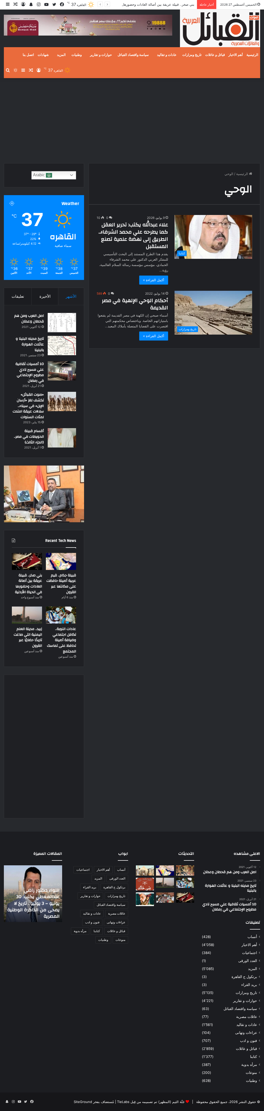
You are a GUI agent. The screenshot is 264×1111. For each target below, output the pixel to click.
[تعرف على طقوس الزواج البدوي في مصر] (165, 897)
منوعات (251, 1073)
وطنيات (76, 55)
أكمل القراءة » (153, 280)
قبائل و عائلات (215, 55)
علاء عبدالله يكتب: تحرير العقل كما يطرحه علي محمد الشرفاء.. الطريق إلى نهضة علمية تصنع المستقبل (133, 235)
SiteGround (83, 1102)
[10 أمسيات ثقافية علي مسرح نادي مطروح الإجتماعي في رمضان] (62, 370)
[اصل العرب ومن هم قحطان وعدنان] (62, 322)
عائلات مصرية (246, 1017)
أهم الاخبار (235, 55)
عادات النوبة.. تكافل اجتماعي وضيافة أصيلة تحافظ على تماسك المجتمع (61, 640)
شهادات (43, 55)
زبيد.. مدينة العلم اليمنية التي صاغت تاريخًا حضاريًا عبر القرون (28, 637)
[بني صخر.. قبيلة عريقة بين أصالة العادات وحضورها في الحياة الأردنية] (27, 561)
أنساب (252, 937)
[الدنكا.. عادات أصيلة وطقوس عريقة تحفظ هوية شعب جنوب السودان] (145, 870)
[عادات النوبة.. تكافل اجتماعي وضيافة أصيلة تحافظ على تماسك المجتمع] (61, 615)
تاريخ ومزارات (192, 55)
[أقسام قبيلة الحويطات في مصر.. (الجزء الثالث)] (62, 437)
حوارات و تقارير (101, 55)
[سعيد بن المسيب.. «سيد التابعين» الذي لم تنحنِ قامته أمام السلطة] (145, 899)
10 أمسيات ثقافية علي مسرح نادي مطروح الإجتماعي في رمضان (29, 372)
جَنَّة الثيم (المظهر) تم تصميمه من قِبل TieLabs (151, 1102)
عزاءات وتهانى (246, 1033)
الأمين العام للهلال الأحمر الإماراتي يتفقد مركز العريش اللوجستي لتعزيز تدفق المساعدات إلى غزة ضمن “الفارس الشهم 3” (34, 903)
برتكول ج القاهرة (244, 977)
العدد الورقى (247, 961)
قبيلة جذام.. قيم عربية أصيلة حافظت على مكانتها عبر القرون (61, 583)
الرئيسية (252, 55)
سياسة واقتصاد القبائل (133, 55)
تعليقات (18, 296)
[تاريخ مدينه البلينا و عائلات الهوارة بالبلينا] (62, 345)
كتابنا (253, 1057)
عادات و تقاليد (167, 55)
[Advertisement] (132, 119)
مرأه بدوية (249, 1065)
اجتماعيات (249, 953)
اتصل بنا (28, 55)
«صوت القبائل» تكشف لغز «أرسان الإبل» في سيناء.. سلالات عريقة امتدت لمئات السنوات (28, 405)
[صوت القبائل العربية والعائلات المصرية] (220, 29)
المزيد (61, 55)
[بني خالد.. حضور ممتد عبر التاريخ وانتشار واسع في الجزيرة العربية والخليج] (145, 884)
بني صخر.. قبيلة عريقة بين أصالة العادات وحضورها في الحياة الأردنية (146, 4)
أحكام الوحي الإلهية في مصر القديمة (135, 304)
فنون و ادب (248, 1041)
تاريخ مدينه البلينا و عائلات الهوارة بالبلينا (30, 344)
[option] (33, 893)
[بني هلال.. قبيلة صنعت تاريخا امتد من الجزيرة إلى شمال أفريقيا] (185, 870)
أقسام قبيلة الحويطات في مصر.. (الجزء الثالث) (29, 436)
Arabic (39, 175)
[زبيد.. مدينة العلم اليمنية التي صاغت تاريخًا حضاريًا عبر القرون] (27, 615)
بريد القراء (249, 985)
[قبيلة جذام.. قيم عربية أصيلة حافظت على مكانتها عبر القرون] (61, 561)
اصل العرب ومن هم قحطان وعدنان (29, 318)
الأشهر (71, 296)
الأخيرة (45, 296)
